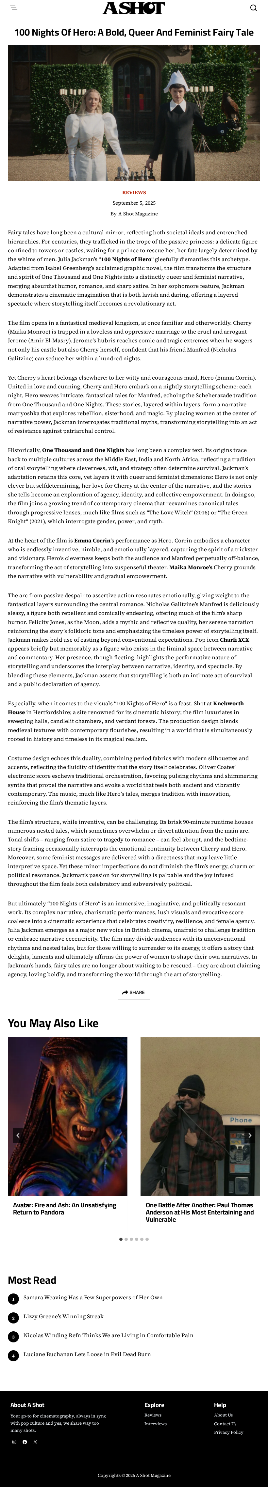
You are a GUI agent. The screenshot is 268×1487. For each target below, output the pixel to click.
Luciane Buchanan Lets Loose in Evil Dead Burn (87, 1354)
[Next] (249, 1135)
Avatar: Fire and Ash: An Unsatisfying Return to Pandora (64, 1208)
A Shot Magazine (138, 213)
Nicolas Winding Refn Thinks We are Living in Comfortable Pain (108, 1335)
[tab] (121, 1239)
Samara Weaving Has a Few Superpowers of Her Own (93, 1297)
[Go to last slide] (18, 1135)
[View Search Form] (253, 8)
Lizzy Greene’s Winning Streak (64, 1316)
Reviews (134, 192)
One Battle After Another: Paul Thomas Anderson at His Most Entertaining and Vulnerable (200, 1212)
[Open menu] (14, 8)
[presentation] (67, 1116)
